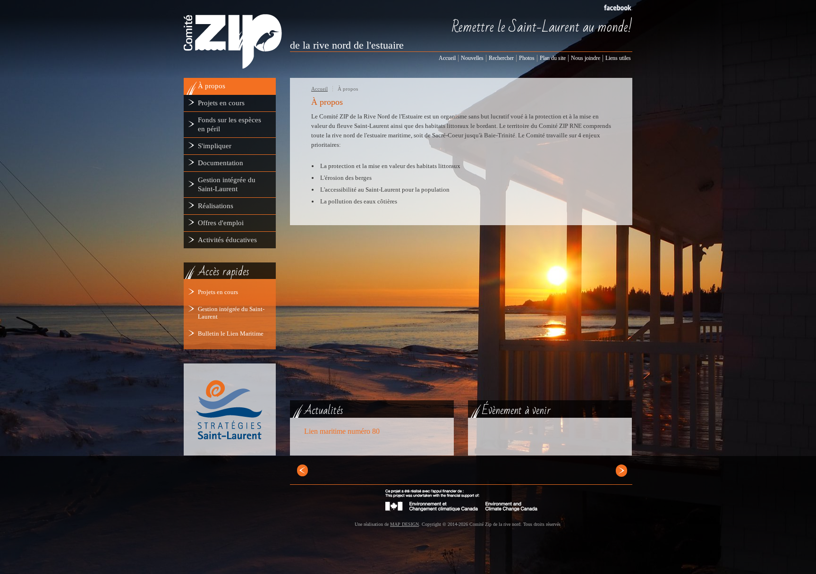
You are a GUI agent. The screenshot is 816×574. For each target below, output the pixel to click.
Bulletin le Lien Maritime (231, 333)
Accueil (319, 89)
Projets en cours (218, 291)
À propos (348, 89)
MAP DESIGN (404, 524)
